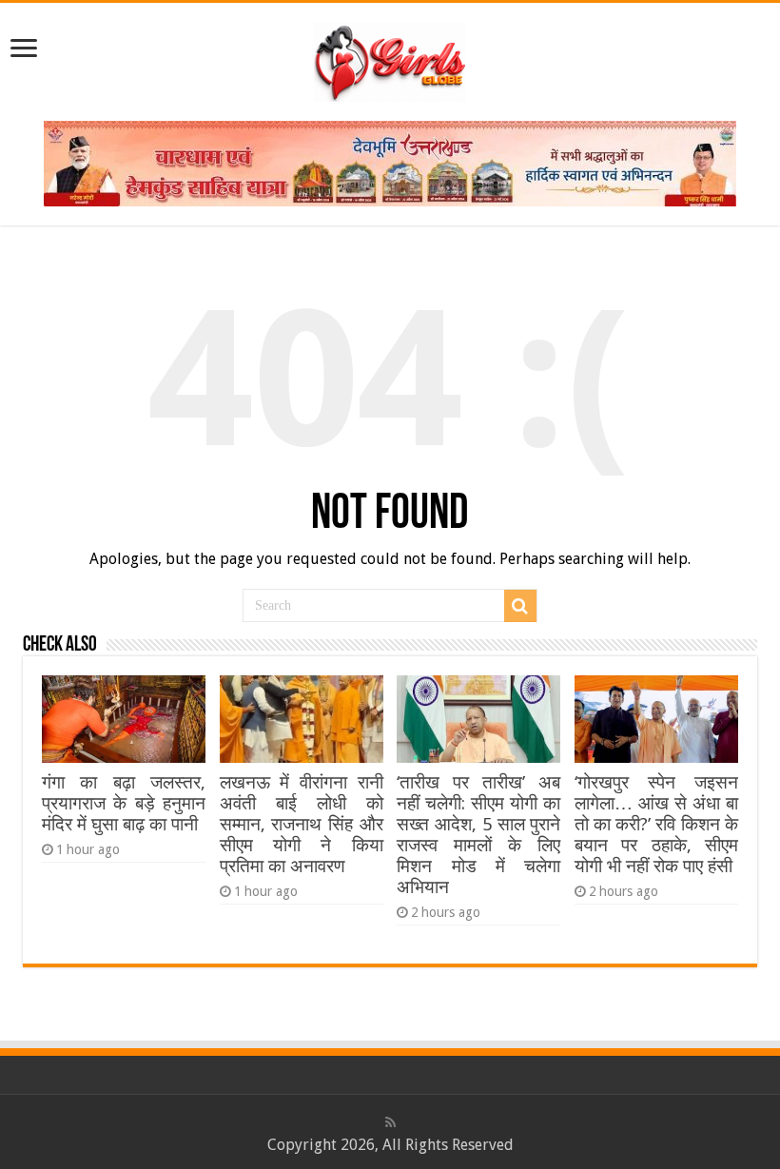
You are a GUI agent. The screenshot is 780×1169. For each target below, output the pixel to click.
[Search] (520, 606)
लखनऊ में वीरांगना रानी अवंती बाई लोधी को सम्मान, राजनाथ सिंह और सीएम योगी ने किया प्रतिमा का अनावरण (301, 824)
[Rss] (390, 1122)
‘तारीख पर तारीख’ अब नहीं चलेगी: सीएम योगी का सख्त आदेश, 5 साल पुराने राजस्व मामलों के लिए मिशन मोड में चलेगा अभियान (478, 834)
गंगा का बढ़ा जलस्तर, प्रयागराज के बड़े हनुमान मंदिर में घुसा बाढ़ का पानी (123, 803)
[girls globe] (390, 58)
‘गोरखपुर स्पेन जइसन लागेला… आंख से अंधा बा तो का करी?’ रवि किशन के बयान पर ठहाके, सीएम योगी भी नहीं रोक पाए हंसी (656, 824)
